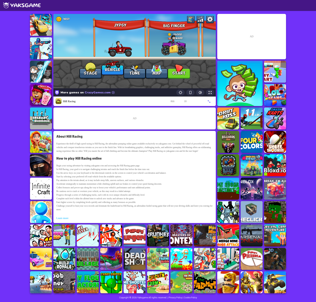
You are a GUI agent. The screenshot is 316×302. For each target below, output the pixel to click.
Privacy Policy (175, 297)
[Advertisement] (134, 118)
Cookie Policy (190, 297)
